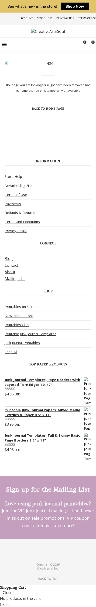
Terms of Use (87, 18)
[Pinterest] (45, 548)
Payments (13, 203)
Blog (9, 258)
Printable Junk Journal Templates (30, 333)
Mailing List (15, 278)
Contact (11, 265)
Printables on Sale (19, 306)
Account (27, 18)
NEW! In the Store (19, 315)
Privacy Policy (16, 230)
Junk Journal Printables (22, 342)
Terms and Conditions (22, 221)
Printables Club (17, 324)
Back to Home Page (48, 108)
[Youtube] (51, 548)
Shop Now (74, 6)
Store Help (44, 18)
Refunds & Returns (20, 212)
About (10, 271)
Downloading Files (19, 185)
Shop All (11, 351)
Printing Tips (65, 18)
